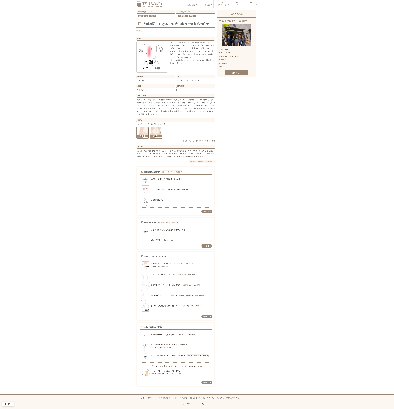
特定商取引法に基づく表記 (228, 398)
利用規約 (183, 398)
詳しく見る (236, 73)
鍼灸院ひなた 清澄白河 (202, 161)
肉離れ (152, 16)
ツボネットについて (147, 398)
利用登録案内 (164, 398)
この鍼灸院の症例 (183, 12)
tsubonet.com (195, 404)
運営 (175, 398)
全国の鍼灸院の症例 (145, 12)
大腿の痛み (143, 16)
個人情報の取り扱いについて (202, 398)
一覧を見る (207, 211)
